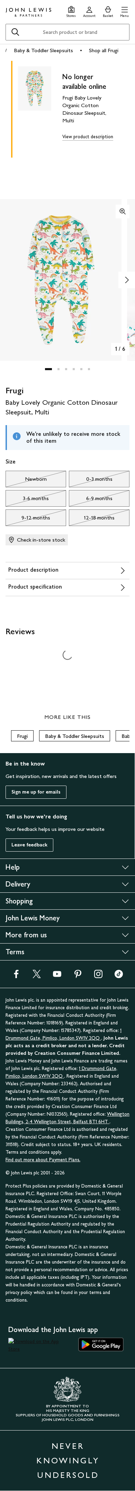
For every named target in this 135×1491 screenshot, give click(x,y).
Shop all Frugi (103, 50)
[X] (37, 976)
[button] (124, 11)
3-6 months (27, 500)
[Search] (15, 32)
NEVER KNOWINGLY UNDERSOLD (67, 1460)
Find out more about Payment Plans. (43, 1160)
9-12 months (28, 519)
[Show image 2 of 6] (126, 280)
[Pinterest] (78, 976)
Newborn (26, 481)
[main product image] (40, 107)
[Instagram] (98, 976)
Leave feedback (29, 845)
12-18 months (92, 519)
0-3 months (90, 481)
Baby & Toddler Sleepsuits (43, 50)
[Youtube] (57, 976)
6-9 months (90, 500)
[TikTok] (119, 976)
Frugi (22, 736)
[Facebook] (16, 976)
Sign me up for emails (36, 792)
